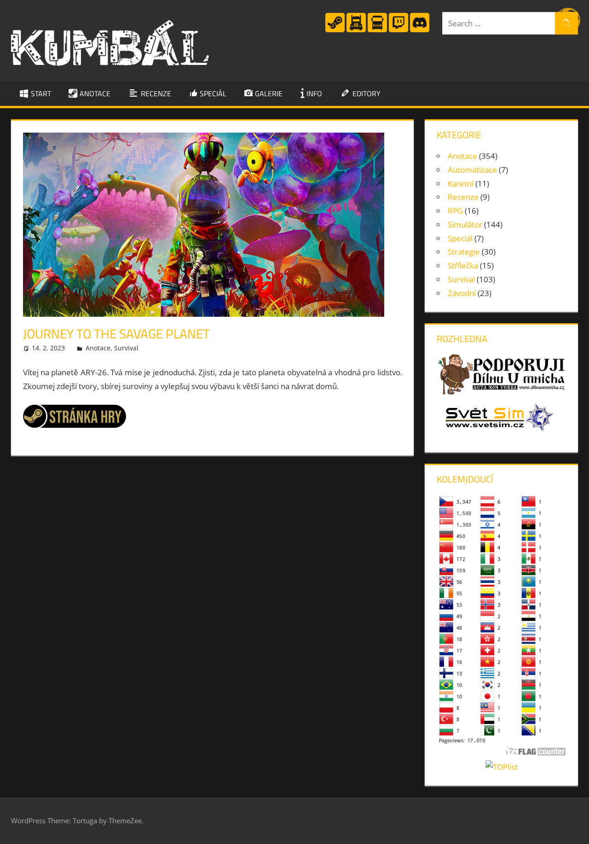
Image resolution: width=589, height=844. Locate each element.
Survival (126, 347)
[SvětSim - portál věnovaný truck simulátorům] (495, 433)
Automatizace (472, 169)
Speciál (460, 238)
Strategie (464, 251)
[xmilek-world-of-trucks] (356, 30)
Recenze (463, 197)
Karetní (461, 183)
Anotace (98, 347)
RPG (455, 210)
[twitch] (398, 30)
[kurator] (335, 30)
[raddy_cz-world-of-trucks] (377, 30)
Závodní (462, 293)
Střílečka (463, 265)
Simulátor (465, 224)
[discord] (419, 30)
